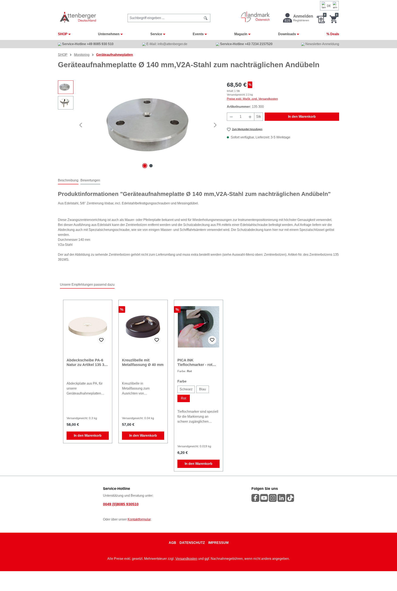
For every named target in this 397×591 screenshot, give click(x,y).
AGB (172, 542)
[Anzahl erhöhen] (250, 117)
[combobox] (164, 18)
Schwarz (186, 389)
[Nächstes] (215, 125)
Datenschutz (192, 542)
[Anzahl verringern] (231, 117)
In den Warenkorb (302, 116)
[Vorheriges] (81, 125)
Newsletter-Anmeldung (322, 44)
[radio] (186, 389)
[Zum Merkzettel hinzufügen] (101, 340)
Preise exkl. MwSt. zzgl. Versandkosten (252, 98)
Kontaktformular (139, 519)
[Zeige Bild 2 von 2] (151, 165)
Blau (202, 389)
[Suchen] (205, 18)
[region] (138, 124)
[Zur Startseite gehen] (78, 17)
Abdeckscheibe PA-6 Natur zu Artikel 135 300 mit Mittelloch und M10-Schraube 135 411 (87, 362)
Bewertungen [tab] (90, 180)
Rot (183, 398)
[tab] (68, 180)
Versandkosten (186, 558)
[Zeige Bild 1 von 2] (144, 165)
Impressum (218, 542)
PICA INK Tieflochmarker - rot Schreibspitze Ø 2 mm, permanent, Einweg (197, 362)
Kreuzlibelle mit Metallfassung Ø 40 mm (143, 362)
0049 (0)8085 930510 (121, 504)
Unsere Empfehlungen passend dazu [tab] (87, 284)
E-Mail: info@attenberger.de (166, 44)
